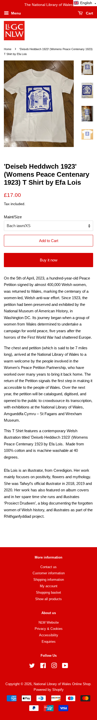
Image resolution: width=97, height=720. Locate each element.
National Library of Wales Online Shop (62, 684)
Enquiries (49, 642)
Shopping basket (48, 592)
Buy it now (48, 260)
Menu (15, 13)
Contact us (48, 567)
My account (48, 586)
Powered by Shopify (49, 690)
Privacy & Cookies (49, 629)
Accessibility (48, 635)
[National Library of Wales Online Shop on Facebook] (43, 667)
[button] (85, 3)
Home (7, 49)
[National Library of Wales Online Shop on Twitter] (32, 667)
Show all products (48, 599)
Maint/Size (13, 217)
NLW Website (49, 622)
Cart (89, 13)
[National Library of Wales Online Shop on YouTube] (65, 667)
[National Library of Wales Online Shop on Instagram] (54, 667)
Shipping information (48, 580)
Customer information (49, 573)
